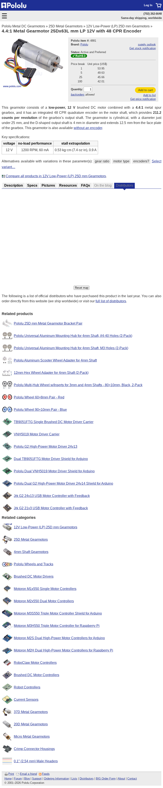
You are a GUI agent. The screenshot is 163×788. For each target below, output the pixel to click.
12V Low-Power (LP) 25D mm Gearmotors (118, 26)
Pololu (84, 44)
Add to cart (145, 90)
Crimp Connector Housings (34, 749)
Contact (132, 778)
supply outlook (147, 44)
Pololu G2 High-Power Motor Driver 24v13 (45, 446)
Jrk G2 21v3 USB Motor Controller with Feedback (51, 508)
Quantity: (77, 89)
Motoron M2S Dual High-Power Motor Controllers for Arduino (59, 638)
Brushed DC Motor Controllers (36, 675)
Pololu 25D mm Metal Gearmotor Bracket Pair (48, 323)
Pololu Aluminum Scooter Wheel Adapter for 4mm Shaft (55, 360)
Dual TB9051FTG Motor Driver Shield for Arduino (51, 459)
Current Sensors (26, 699)
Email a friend (28, 773)
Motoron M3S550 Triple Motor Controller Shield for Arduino (58, 613)
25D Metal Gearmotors (66, 26)
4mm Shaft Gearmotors (31, 552)
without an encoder (88, 128)
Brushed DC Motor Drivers (33, 576)
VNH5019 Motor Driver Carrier (36, 434)
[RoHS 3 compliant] (79, 56)
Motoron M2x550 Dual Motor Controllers (44, 601)
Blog (27, 778)
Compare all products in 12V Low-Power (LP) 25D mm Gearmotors (56, 176)
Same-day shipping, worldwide (141, 18)
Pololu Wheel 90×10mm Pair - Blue (40, 409)
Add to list (149, 95)
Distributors (87, 778)
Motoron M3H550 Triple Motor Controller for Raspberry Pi (57, 626)
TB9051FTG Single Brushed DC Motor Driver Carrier (53, 422)
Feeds (46, 773)
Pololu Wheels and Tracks (33, 564)
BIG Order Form (106, 778)
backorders (77, 94)
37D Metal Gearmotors (31, 712)
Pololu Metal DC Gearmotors (23, 26)
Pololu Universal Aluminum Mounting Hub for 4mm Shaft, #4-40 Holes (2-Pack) (73, 336)
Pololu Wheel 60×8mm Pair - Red (39, 397)
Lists (74, 778)
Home (8, 778)
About (121, 778)
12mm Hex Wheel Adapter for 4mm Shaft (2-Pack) (51, 372)
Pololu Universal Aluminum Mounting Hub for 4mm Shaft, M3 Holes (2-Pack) (71, 348)
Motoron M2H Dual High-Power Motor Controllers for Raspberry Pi (63, 650)
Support (37, 778)
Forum (18, 778)
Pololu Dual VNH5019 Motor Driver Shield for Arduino (54, 471)
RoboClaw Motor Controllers (35, 662)
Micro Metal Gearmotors (32, 736)
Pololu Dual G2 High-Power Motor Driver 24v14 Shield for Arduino (63, 483)
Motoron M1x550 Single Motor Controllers (45, 589)
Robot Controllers (27, 687)
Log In (148, 5)
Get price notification (143, 99)
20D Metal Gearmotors (31, 724)
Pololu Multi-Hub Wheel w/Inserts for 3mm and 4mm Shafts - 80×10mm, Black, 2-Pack (78, 385)
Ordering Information (56, 778)
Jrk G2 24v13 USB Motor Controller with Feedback (52, 496)
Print (11, 773)
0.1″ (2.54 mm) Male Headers (36, 761)
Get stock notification (142, 48)
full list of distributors (111, 301)
